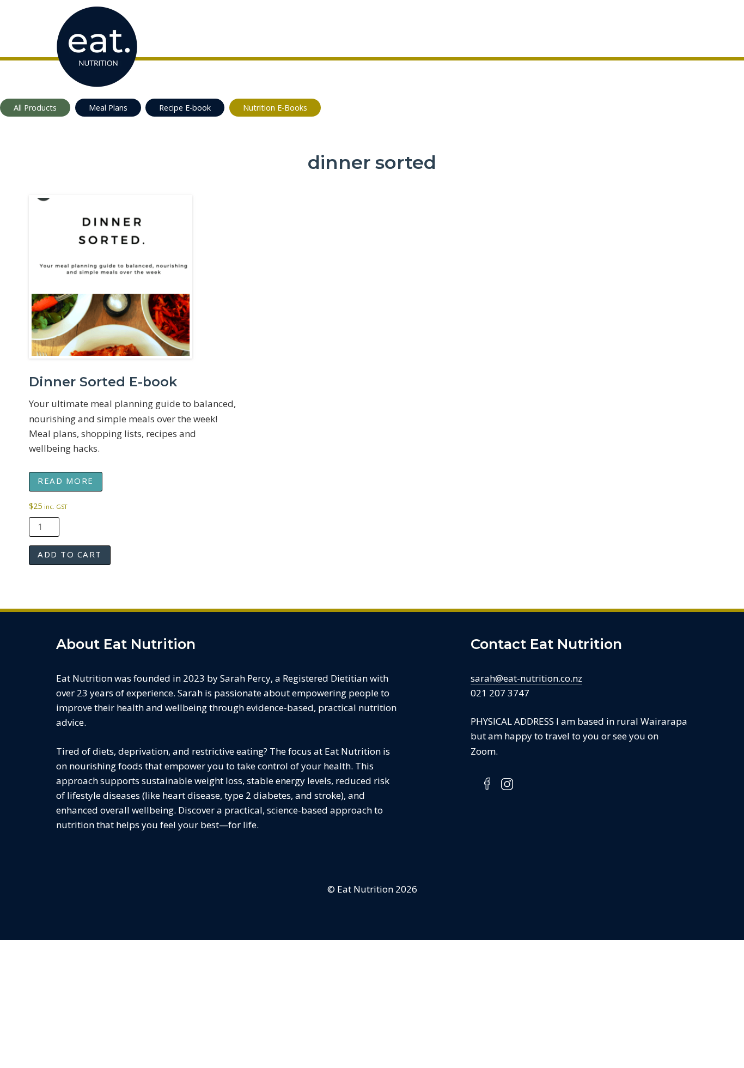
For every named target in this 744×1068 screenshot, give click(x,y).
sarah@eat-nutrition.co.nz (526, 678)
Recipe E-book (185, 107)
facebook (488, 783)
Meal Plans (108, 107)
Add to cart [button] (70, 554)
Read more (66, 480)
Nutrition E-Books (275, 107)
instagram (506, 783)
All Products (35, 107)
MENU (682, 27)
